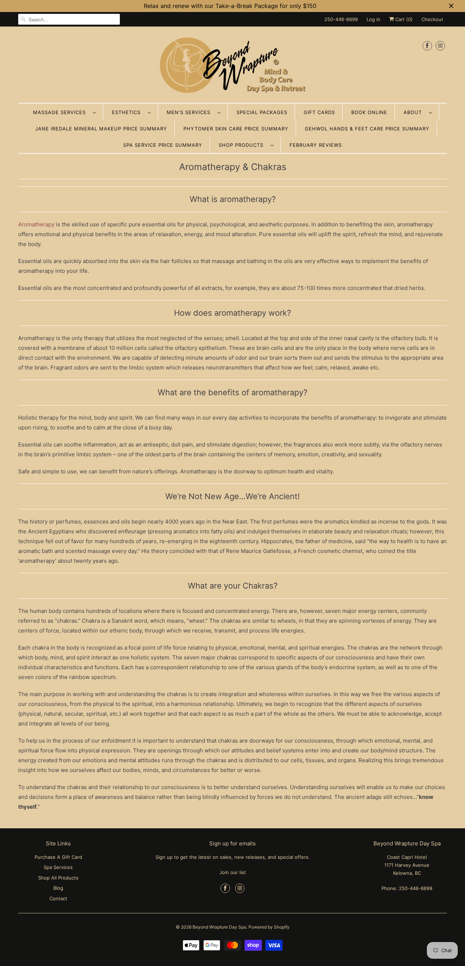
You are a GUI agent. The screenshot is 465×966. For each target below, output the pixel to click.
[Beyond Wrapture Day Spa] (232, 66)
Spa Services (58, 867)
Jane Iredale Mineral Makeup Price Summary (101, 129)
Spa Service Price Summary (162, 145)
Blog (58, 888)
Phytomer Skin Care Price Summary (235, 129)
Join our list (232, 872)
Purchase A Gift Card (58, 857)
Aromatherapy (36, 224)
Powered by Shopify (269, 927)
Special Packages (261, 112)
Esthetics (128, 112)
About (414, 112)
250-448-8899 (341, 19)
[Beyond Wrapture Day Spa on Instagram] (440, 45)
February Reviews (316, 145)
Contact (58, 898)
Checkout (432, 19)
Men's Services (190, 112)
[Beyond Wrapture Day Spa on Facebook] (427, 45)
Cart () (403, 19)
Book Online (369, 112)
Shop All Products (58, 878)
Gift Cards (319, 112)
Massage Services (61, 112)
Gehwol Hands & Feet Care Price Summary (367, 129)
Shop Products (243, 145)
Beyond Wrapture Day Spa (219, 927)
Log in (373, 19)
